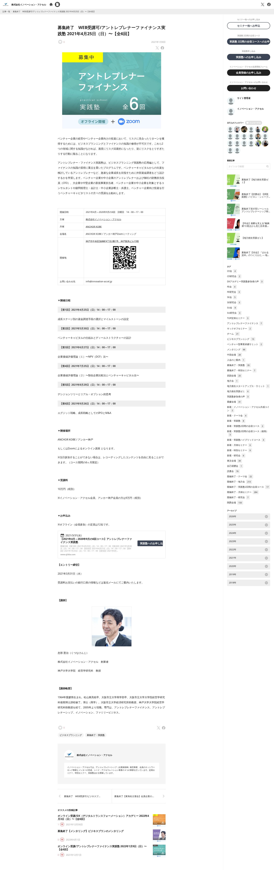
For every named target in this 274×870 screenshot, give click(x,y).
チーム (232, 333)
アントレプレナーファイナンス (244, 323)
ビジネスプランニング (71, 735)
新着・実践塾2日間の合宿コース (245, 425)
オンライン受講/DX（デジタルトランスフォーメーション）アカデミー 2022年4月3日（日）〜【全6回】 (103, 817)
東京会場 (234, 460)
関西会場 (234, 502)
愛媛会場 (234, 401)
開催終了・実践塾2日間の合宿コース (248, 486)
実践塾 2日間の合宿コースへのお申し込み (250, 41)
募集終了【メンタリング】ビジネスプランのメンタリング (91, 831)
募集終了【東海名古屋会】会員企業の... (134, 796)
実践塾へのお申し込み (151, 543)
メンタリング (236, 349)
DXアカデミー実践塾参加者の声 (244, 281)
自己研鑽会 (234, 465)
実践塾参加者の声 (237, 396)
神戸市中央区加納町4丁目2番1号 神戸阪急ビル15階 (112, 241)
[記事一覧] (57, 4)
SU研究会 (233, 312)
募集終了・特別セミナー (241, 370)
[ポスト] (262, 4)
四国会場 (234, 375)
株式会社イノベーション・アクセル (28, 4)
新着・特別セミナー (239, 450)
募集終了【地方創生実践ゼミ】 (255, 181)
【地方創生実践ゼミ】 (253, 237)
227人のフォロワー (235, 122)
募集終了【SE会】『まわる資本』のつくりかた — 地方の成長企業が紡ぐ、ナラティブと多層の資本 (256, 256)
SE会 (231, 297)
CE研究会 (233, 276)
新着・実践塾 (235, 420)
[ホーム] (51, 4)
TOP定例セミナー (237, 318)
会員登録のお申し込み (248, 72)
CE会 (231, 270)
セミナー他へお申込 (250, 25)
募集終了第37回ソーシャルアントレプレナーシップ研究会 (255, 211)
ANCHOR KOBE (94, 226)
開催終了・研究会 (237, 497)
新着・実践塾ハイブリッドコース (245, 439)
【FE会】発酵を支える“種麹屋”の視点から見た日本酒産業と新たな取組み (255, 226)
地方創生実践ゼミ (237, 391)
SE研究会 (233, 302)
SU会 (231, 307)
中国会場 (234, 354)
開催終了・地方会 (239, 481)
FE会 (231, 286)
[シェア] (268, 4)
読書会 (232, 471)
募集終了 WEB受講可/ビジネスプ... (82, 796)
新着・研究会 (235, 455)
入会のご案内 (235, 359)
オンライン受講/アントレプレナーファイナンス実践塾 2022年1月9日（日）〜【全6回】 (102, 847)
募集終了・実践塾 (96, 735)
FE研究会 (233, 291)
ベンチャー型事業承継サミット (244, 344)
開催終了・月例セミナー (242, 492)
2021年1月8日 (158, 41)
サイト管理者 (244, 98)
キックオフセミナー (239, 328)
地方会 (232, 380)
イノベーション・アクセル (250, 108)
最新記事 (231, 160)
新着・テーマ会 (236, 415)
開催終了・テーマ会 (239, 476)
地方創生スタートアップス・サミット (247, 386)
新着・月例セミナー (239, 444)
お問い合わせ (248, 88)
